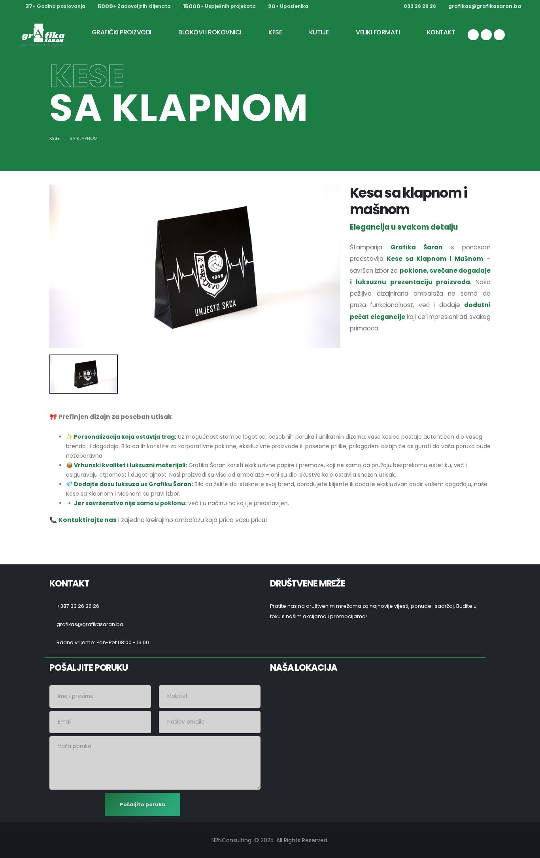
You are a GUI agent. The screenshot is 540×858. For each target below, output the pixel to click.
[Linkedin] (499, 34)
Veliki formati (378, 32)
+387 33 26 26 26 (78, 606)
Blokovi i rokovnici (210, 32)
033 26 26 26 (420, 6)
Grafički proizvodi (121, 32)
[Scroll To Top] (526, 849)
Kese (275, 32)
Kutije (319, 32)
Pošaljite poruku (142, 804)
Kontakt (441, 32)
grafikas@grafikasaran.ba (484, 6)
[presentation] (59, 266)
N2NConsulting (231, 840)
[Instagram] (486, 34)
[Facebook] (473, 34)
